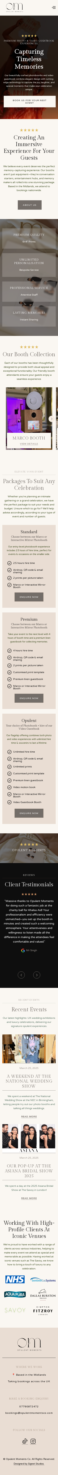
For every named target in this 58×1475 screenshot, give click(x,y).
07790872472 (29, 1406)
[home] (14, 7)
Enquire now (29, 597)
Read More (29, 1116)
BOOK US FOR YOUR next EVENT (30, 101)
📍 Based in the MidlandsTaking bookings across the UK (29, 1378)
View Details (29, 443)
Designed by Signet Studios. (29, 1463)
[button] (54, 7)
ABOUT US (29, 205)
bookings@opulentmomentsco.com (29, 1413)
